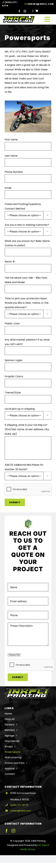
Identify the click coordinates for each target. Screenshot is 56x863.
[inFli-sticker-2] (18, 17)
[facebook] (19, 11)
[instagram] (25, 11)
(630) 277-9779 (19, 805)
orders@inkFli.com (40, 4)
